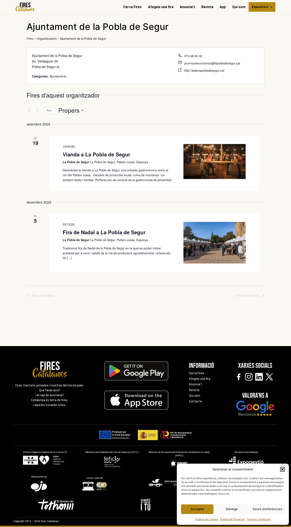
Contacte (195, 401)
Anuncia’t (187, 7)
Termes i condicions (259, 519)
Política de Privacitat (232, 519)
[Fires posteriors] (37, 110)
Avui (49, 110)
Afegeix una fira (160, 7)
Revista (207, 7)
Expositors (260, 7)
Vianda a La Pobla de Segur (96, 154)
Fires (30, 38)
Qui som (238, 7)
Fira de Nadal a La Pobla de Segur (104, 232)
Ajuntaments (58, 76)
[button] (282, 469)
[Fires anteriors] (29, 110)
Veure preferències (267, 509)
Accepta (197, 509)
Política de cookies (206, 519)
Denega (232, 509)
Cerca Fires (132, 7)
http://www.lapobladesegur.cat (204, 70)
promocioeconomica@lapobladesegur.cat (212, 63)
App (223, 7)
